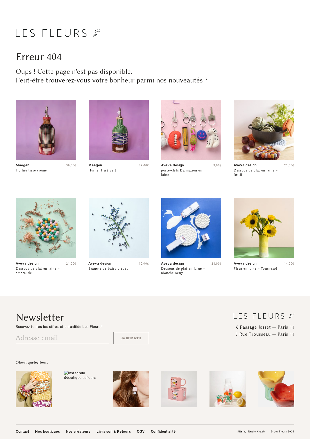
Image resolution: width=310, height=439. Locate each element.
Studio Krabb (256, 431)
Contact (22, 431)
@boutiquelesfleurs (32, 362)
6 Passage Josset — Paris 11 (265, 327)
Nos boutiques (47, 431)
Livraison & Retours (113, 431)
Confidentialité (163, 431)
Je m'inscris (131, 338)
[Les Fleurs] (58, 33)
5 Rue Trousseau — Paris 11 (264, 334)
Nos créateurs (78, 431)
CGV (141, 431)
